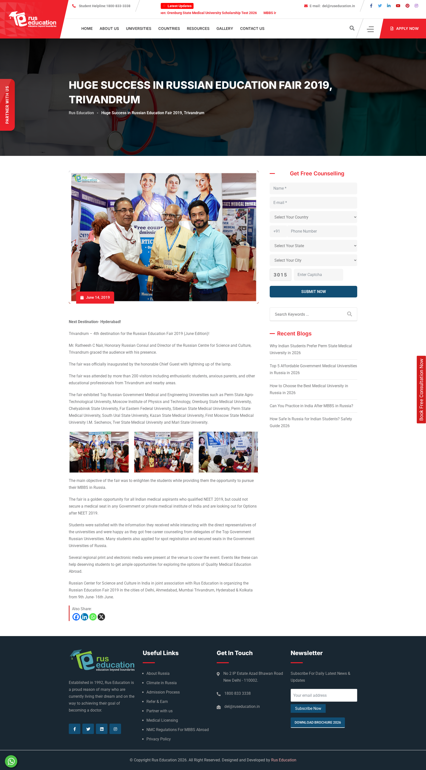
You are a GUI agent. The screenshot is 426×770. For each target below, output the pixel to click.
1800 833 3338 (237, 693)
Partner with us (159, 711)
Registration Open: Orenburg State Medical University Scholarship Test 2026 (168, 13)
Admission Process (163, 692)
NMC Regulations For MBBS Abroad (177, 729)
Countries (169, 28)
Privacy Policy (158, 739)
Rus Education (283, 760)
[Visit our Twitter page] (380, 5)
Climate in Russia (161, 682)
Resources (198, 28)
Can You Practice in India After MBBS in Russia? (311, 405)
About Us (109, 28)
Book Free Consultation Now (421, 390)
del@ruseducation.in (332, 6)
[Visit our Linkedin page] (388, 5)
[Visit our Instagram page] (416, 5)
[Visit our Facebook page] (371, 5)
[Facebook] (76, 617)
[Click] (370, 28)
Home (87, 28)
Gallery (224, 28)
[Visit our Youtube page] (398, 5)
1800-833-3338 (104, 6)
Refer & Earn (157, 701)
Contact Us (252, 28)
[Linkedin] (84, 617)
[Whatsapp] (93, 617)
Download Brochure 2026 (318, 722)
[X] (101, 617)
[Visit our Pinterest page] (407, 5)
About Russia (158, 673)
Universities (138, 28)
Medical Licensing (162, 720)
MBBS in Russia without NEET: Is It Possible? (269, 13)
